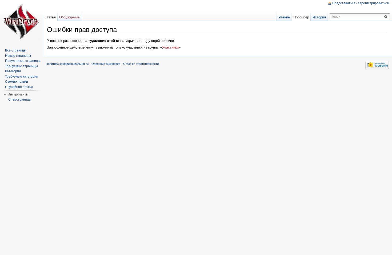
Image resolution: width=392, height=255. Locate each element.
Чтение (284, 17)
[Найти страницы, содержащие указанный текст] (387, 16)
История (319, 17)
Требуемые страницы (21, 66)
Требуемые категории (21, 76)
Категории (13, 71)
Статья (50, 17)
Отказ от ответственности (141, 63)
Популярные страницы (22, 61)
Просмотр (301, 17)
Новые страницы (18, 56)
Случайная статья (19, 87)
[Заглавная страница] (21, 21)
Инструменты (18, 94)
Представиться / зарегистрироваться (360, 3)
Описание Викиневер (105, 63)
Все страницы (15, 50)
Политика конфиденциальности (67, 63)
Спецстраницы (19, 99)
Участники (170, 47)
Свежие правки (16, 81)
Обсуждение (69, 17)
